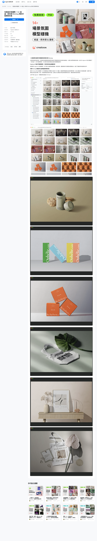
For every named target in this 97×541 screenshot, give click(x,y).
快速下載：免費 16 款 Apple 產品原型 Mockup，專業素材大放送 (35, 517)
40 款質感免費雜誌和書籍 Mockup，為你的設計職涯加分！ (52, 517)
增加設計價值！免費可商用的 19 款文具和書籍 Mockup (52, 498)
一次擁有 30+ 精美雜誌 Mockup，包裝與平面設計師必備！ (35, 498)
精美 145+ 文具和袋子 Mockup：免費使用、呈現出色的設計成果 (69, 517)
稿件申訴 (18, 39)
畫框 (20, 46)
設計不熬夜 (12, 27)
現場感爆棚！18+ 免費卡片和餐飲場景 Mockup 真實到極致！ (69, 498)
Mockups (9, 6)
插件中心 (23, 1)
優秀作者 (35, 1)
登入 (83, 1)
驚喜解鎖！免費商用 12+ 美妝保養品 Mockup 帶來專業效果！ (86, 498)
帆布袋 (15, 46)
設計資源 (17, 1)
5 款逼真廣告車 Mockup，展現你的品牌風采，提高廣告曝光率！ (86, 517)
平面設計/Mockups (14, 41)
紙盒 (11, 46)
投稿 (93, 1)
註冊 (86, 1)
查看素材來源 (15, 22)
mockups (7, 46)
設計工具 (29, 1)
